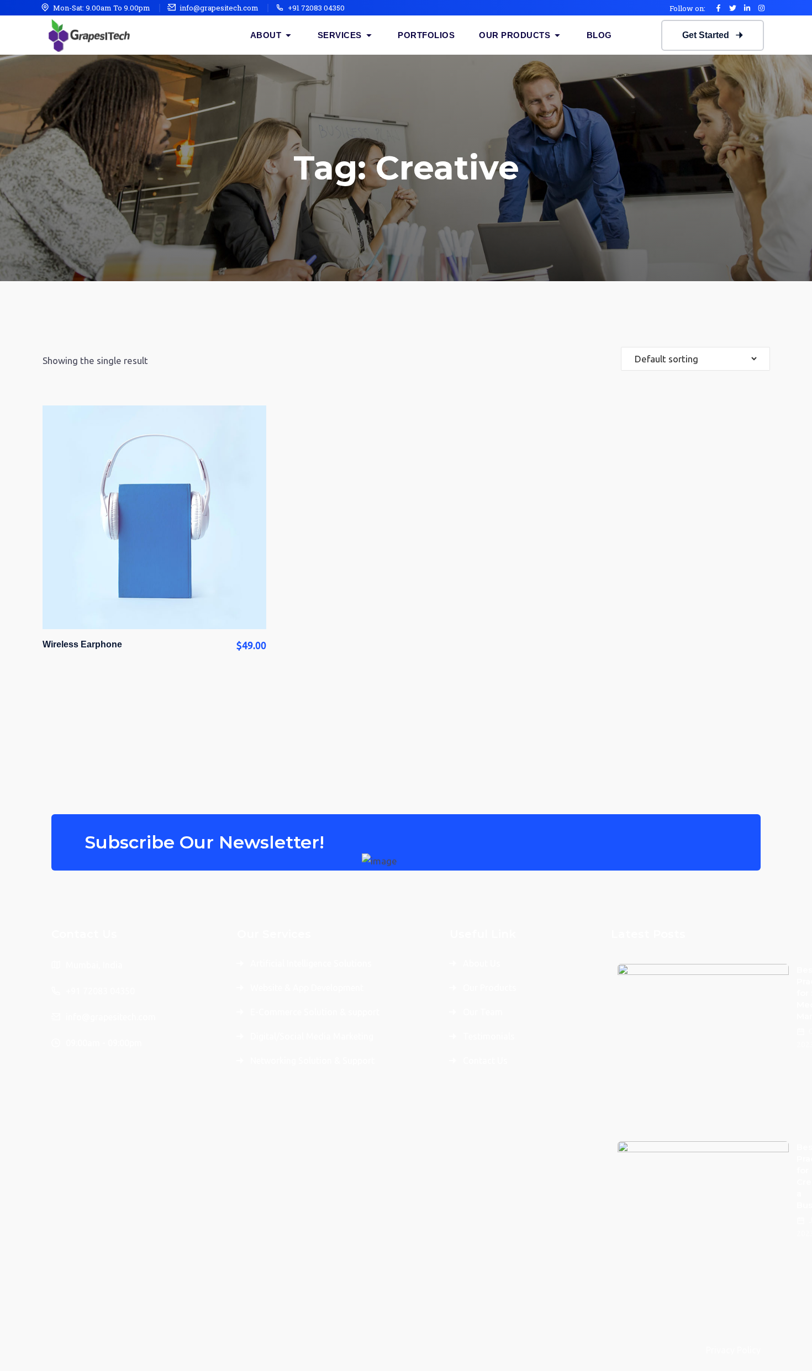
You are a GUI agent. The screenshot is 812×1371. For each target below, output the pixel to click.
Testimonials (489, 1036)
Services (340, 35)
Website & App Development (306, 988)
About (266, 35)
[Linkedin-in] (747, 8)
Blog (599, 35)
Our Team (483, 1012)
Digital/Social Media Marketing (311, 1036)
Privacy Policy (733, 1350)
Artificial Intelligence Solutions (311, 963)
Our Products (514, 35)
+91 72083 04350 (316, 8)
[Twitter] (732, 8)
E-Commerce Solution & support (314, 1012)
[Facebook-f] (718, 8)
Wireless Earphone (82, 644)
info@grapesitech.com (219, 8)
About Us (481, 963)
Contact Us (485, 1061)
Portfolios (426, 35)
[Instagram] (761, 8)
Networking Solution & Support (312, 1061)
